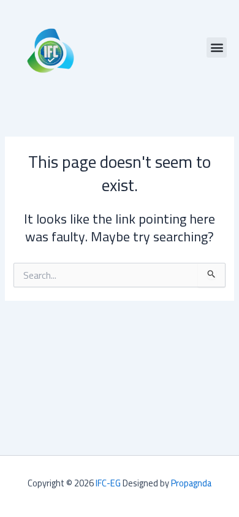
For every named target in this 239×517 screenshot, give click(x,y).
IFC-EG (108, 483)
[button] (217, 47)
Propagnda (191, 483)
